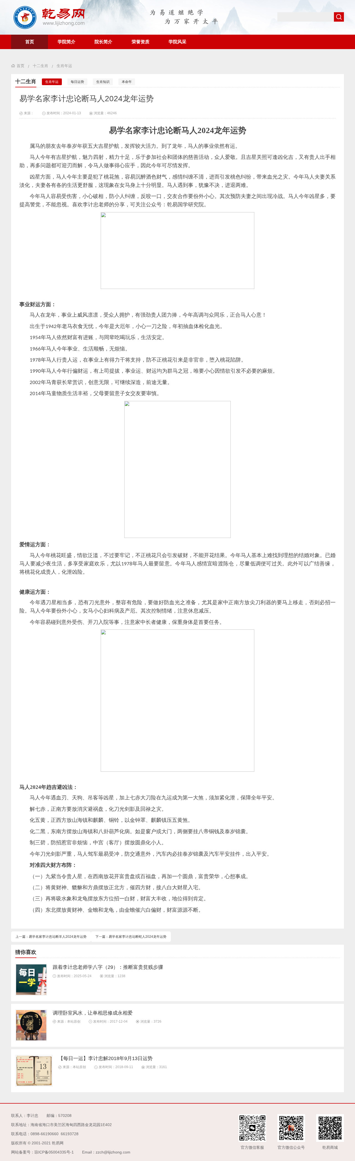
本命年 (127, 82)
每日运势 (77, 82)
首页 (29, 41)
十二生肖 (40, 65)
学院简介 (66, 41)
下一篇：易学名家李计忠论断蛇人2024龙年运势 (130, 937)
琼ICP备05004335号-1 (54, 1152)
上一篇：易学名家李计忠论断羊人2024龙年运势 (51, 937)
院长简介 (103, 41)
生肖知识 (103, 82)
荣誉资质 (140, 41)
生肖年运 (64, 65)
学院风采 (177, 41)
